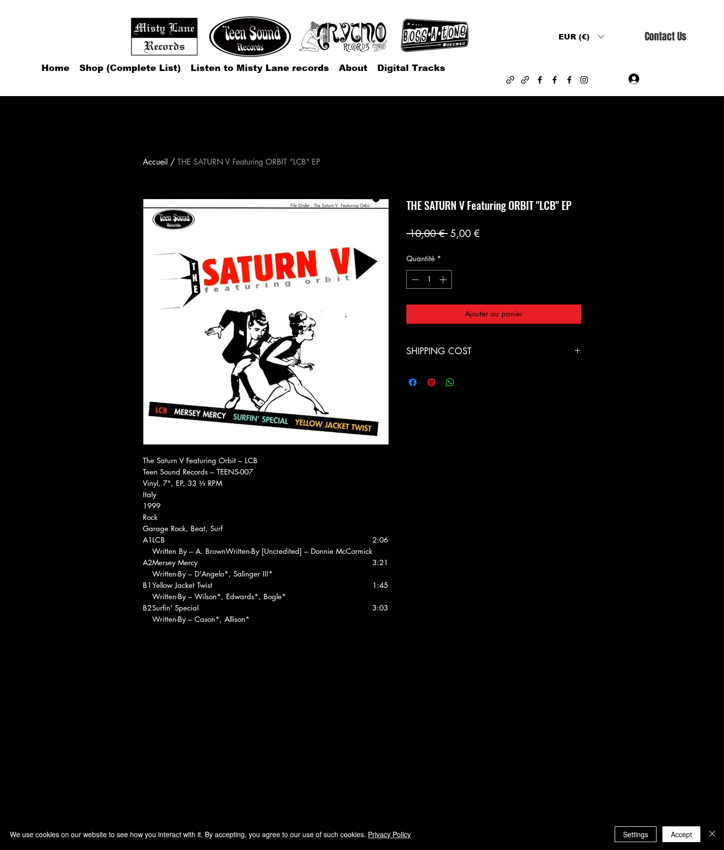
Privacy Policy (389, 834)
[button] (581, 37)
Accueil (155, 162)
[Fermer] (712, 834)
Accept (681, 834)
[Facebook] (540, 80)
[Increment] (444, 280)
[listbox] (581, 37)
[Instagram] (584, 80)
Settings (635, 834)
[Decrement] (414, 280)
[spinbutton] (429, 280)
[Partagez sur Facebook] (413, 382)
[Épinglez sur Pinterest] (431, 382)
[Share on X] (469, 382)
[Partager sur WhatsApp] (450, 382)
